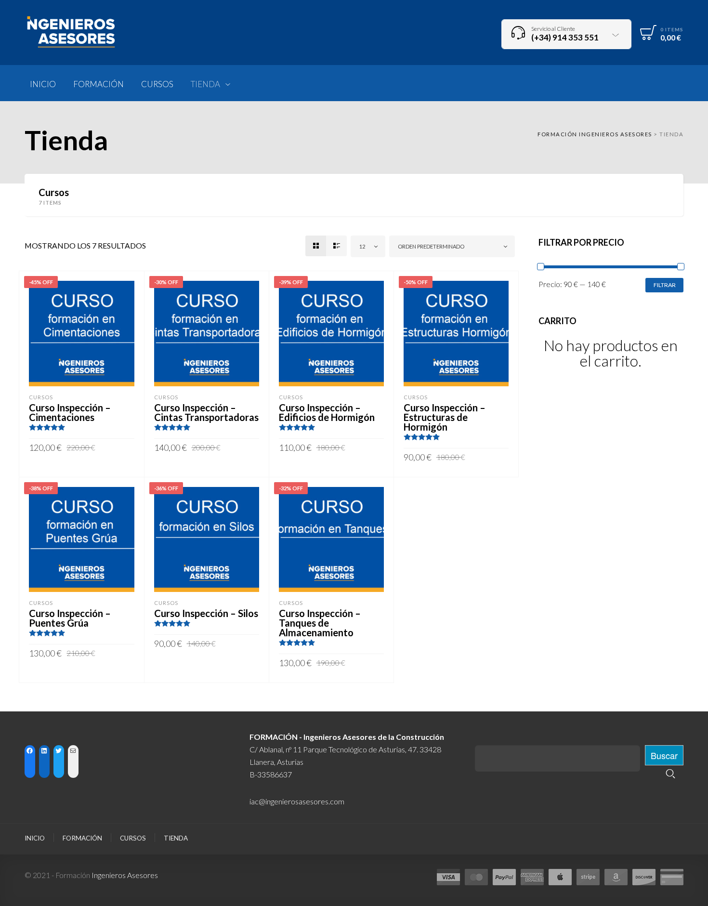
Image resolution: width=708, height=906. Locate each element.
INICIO (35, 838)
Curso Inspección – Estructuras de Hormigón (444, 417)
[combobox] (368, 246)
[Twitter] (59, 750)
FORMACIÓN (82, 838)
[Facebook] (30, 750)
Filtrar (665, 285)
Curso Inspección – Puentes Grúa (70, 618)
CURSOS (133, 838)
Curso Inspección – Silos (206, 613)
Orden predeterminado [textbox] (431, 246)
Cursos (41, 397)
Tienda (176, 838)
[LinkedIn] (44, 750)
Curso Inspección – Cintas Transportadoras (206, 412)
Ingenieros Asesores (125, 875)
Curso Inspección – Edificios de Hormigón (327, 412)
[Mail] (73, 750)
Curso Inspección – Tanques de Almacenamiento (320, 622)
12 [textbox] (362, 246)
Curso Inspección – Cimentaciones (70, 412)
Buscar (664, 755)
